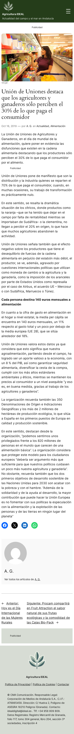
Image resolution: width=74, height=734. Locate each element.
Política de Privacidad (18, 684)
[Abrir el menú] (68, 11)
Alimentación (57, 126)
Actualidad (42, 126)
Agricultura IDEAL (13, 14)
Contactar (63, 684)
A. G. (29, 126)
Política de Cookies (44, 684)
